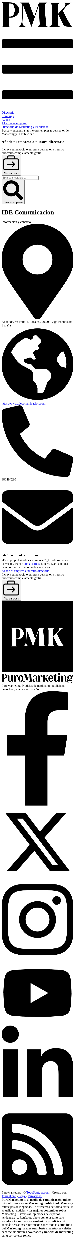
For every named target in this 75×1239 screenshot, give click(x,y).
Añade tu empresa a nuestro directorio (25, 571)
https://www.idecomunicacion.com (23, 403)
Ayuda (6, 119)
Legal (22, 1196)
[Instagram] (37, 959)
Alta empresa (11, 173)
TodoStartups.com (37, 1192)
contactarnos (32, 563)
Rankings (8, 116)
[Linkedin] (37, 1106)
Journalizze (9, 1196)
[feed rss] (37, 1189)
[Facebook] (37, 804)
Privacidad (35, 1196)
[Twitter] (37, 876)
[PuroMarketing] (37, 15)
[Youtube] (37, 1023)
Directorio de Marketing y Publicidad (25, 127)
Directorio (8, 112)
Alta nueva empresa (14, 123)
